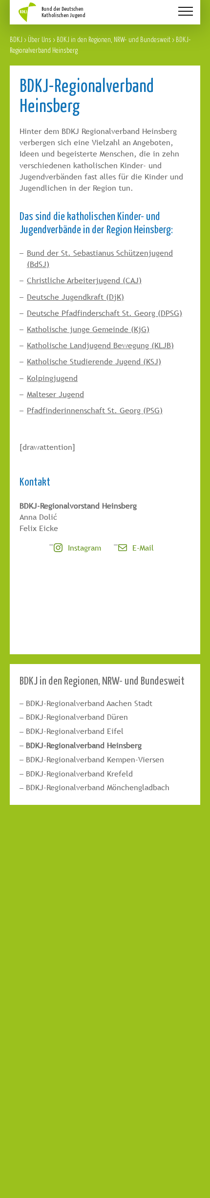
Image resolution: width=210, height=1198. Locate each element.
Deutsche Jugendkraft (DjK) (75, 297)
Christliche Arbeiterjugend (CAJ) (84, 280)
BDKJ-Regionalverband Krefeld (79, 773)
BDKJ (16, 39)
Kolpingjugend (52, 378)
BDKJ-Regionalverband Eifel (75, 731)
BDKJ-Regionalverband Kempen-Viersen (95, 759)
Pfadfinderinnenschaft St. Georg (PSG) (95, 410)
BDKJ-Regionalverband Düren (77, 717)
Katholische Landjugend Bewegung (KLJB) (100, 345)
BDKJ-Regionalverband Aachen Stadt (89, 703)
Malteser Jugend (55, 394)
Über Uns (39, 39)
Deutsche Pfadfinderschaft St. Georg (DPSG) (104, 313)
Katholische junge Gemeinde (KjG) (88, 329)
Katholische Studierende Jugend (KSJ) (94, 361)
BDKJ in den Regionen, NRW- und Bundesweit (113, 39)
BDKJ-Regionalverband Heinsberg (84, 745)
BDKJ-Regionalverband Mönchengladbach (97, 787)
